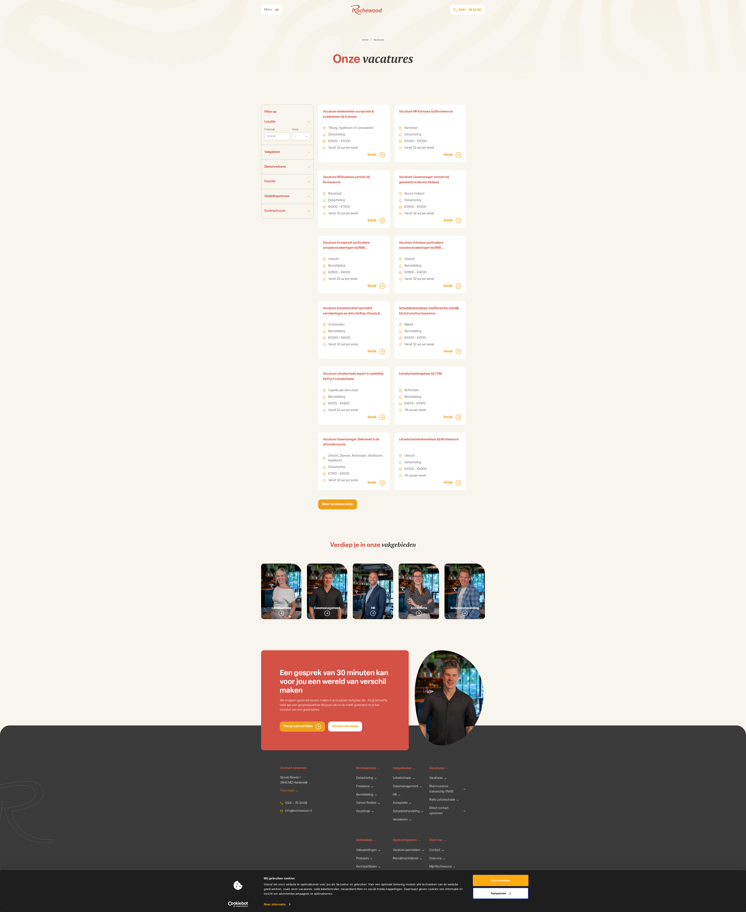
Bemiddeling (366, 794)
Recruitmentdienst (407, 858)
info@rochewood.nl (298, 811)
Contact (436, 850)
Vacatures (438, 768)
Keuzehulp (365, 811)
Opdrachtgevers (407, 840)
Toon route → (289, 790)
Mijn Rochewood (442, 866)
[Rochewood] (366, 9)
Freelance (365, 786)
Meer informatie (275, 904)
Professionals (368, 768)
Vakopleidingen (368, 850)
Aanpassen (498, 893)
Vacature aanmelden (408, 850)
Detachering (366, 778)
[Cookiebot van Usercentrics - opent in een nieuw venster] (238, 904)
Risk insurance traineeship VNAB (447, 789)
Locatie (269, 121)
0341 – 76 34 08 (296, 803)
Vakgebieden (404, 768)
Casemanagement (407, 786)
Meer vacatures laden (337, 504)
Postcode (269, 129)
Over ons (437, 840)
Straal (295, 129)
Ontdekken (366, 840)
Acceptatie (402, 803)
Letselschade (404, 778)
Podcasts (364, 858)
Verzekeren (402, 819)
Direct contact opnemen (447, 811)
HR (397, 794)
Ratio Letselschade (444, 799)
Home (365, 40)
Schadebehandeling (408, 811)
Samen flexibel (368, 803)
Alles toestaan (500, 880)
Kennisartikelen (368, 866)
